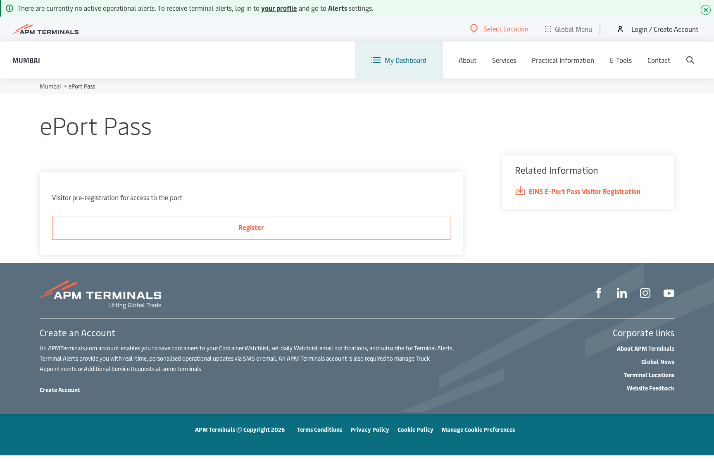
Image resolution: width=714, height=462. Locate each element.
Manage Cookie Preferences (478, 429)
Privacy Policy (369, 429)
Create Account (60, 390)
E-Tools (621, 60)
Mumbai (26, 60)
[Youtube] (669, 294)
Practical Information (563, 60)
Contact (658, 60)
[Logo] (45, 29)
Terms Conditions (319, 429)
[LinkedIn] (622, 294)
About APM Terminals (645, 348)
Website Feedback (650, 388)
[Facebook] (599, 294)
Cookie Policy (415, 429)
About (467, 60)
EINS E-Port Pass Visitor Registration (584, 191)
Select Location (505, 28)
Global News (657, 362)
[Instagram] (645, 294)
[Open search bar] (690, 60)
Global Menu (573, 29)
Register (251, 227)
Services (504, 60)
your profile (279, 7)
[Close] (705, 10)
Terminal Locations (649, 375)
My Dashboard (405, 60)
